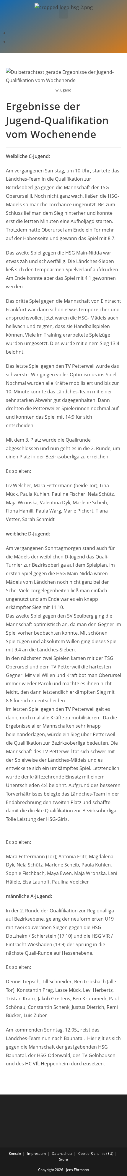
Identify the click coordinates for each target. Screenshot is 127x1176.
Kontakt (15, 1153)
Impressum (36, 1153)
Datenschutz (62, 1153)
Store (63, 1159)
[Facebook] (10, 33)
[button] (63, 14)
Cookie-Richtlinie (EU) (95, 1153)
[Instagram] (10, 41)
